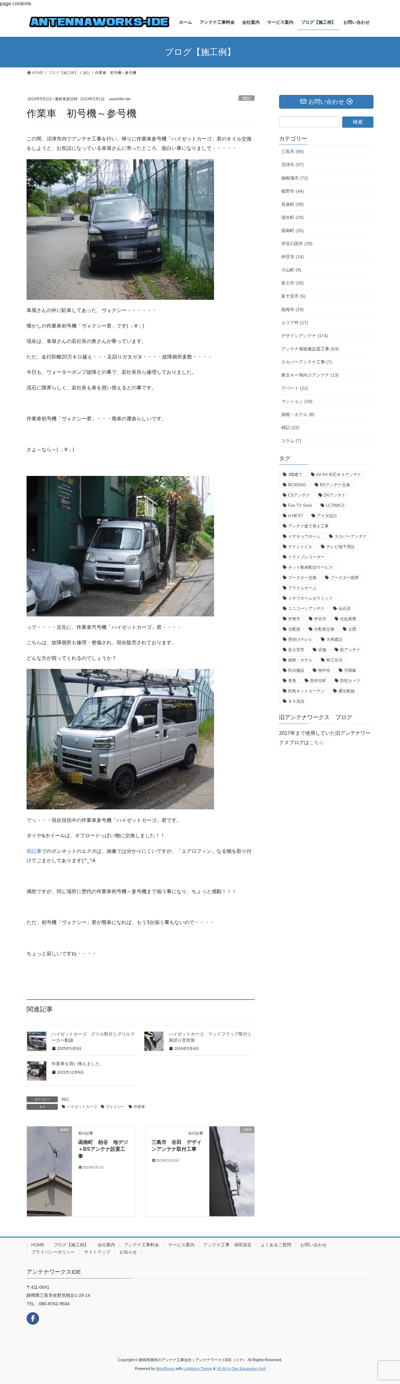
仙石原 (344, 608)
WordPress (165, 1369)
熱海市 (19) (292, 309)
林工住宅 (334, 660)
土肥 (352, 629)
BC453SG (297, 484)
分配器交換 (324, 629)
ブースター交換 (302, 577)
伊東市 (294, 618)
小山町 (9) (291, 269)
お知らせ (128, 1251)
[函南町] (49, 1171)
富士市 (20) (292, 282)
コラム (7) (291, 440)
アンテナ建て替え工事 (308, 526)
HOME (37, 1244)
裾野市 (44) (292, 191)
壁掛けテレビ (300, 639)
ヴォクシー (115, 1107)
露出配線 (346, 691)
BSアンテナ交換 (335, 484)
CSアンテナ (299, 495)
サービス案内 (181, 1244)
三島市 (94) (292, 151)
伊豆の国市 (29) (296, 243)
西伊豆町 (318, 680)
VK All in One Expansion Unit (241, 1369)
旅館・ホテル (300, 660)
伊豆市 (320, 618)
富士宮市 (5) (293, 296)
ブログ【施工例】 (70, 1244)
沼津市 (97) (292, 164)
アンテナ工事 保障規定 (227, 1244)
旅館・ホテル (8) (297, 414)
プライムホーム (302, 588)
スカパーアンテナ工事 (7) (306, 361)
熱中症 (324, 670)
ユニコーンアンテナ (306, 608)
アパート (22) (294, 388)
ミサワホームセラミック (310, 598)
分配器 (294, 629)
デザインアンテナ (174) (304, 335)
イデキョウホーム (304, 536)
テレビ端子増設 (340, 546)
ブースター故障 (344, 577)
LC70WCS (335, 505)
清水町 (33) (292, 217)
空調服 (350, 670)
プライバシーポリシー (53, 1251)
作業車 (139, 1107)
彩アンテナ (350, 649)
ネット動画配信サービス (310, 567)
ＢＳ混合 (296, 701)
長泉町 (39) (292, 204)
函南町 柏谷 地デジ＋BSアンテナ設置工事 (103, 1149)
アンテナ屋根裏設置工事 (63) (310, 348)
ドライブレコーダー (306, 557)
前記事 (34, 851)
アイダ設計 (327, 515)
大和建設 (334, 639)
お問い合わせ (313, 1244)
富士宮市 (296, 649)
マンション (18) (296, 401)
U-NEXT (295, 515)
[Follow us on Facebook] (33, 1318)
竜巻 (292, 680)
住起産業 (348, 618)
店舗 (322, 649)
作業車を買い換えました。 (78, 1063)
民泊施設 (296, 670)
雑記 (246, 98)
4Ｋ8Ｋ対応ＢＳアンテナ (338, 474)
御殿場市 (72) (294, 177)
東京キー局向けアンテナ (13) (310, 375)
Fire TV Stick (300, 505)
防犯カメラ (350, 680)
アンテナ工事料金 (141, 1244)
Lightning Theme (197, 1369)
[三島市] (231, 1156)
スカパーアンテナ (350, 536)
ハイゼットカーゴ (82, 1107)
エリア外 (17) (294, 322)
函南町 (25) (292, 230)
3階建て (295, 474)
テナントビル (300, 546)
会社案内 (106, 1244)
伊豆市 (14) (292, 256)
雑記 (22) (290, 427)
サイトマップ (97, 1251)
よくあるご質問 (276, 1244)
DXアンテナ (335, 495)
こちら (316, 742)
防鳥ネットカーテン (306, 691)
